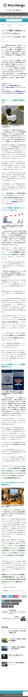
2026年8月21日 (13, 634)
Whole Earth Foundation (17, 71)
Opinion (9, 17)
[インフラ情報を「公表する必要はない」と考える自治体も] (4, 648)
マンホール (5, 606)
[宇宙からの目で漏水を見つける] (4, 656)
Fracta (13, 145)
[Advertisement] (14, 678)
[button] (26, 14)
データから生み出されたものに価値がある (12, 93)
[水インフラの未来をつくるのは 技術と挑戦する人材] (4, 632)
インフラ (7, 600)
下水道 (11, 606)
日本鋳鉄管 (14, 201)
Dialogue (3, 17)
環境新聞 (6, 590)
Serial (20, 17)
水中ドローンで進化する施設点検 (16, 662)
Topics (15, 17)
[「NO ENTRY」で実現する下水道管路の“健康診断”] (4, 640)
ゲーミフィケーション (16, 600)
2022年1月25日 (6, 41)
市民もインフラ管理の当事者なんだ (11, 85)
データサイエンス (6, 603)
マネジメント (15, 603)
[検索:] (14, 20)
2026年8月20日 (13, 650)
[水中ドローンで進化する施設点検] (4, 664)
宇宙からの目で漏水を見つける (16, 655)
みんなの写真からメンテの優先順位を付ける (13, 91)
